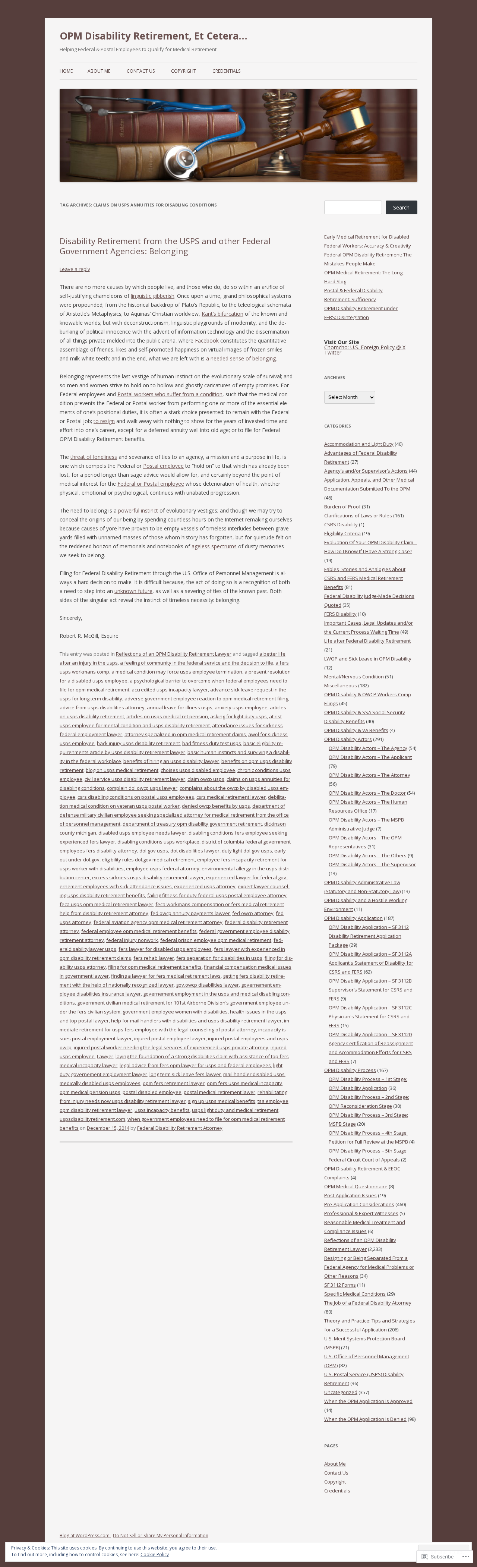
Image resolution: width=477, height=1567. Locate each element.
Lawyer (105, 1056)
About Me (99, 71)
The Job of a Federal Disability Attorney (367, 1302)
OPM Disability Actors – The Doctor (367, 792)
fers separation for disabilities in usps (219, 958)
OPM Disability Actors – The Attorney (369, 775)
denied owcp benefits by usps (216, 806)
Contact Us (141, 71)
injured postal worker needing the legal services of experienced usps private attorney (171, 1047)
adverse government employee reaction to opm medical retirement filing (206, 698)
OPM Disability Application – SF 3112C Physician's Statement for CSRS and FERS (370, 1016)
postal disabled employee (152, 1092)
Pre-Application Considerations (359, 1204)
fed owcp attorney (253, 913)
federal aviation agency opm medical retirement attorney (158, 922)
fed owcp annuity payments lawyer (190, 913)
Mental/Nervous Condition (354, 676)
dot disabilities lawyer (194, 850)
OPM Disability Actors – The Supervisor (372, 864)
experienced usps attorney (205, 886)
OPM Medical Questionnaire (356, 1186)
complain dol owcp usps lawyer (142, 788)
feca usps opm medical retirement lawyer (106, 904)
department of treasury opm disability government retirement (192, 823)
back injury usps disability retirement (138, 743)
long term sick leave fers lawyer (185, 1074)
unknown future (133, 591)
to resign (104, 421)
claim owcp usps (205, 779)
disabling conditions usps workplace (158, 841)
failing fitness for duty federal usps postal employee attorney (217, 895)
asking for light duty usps (238, 716)
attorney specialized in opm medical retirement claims (185, 734)
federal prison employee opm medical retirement (215, 940)
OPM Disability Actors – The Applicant (370, 757)
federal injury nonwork (132, 940)
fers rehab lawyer (153, 958)
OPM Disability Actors (348, 739)
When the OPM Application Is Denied (365, 1419)
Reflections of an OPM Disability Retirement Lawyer (173, 653)
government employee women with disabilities (175, 1011)
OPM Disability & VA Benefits (356, 730)
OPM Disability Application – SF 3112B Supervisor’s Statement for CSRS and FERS (371, 989)
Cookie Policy (154, 1554)
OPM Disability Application (353, 918)
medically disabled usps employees (100, 1083)
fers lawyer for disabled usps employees (165, 949)
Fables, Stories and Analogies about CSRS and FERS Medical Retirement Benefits (364, 578)
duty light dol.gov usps (247, 850)
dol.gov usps (153, 850)
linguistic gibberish (152, 295)
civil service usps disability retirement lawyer (135, 779)
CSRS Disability (341, 524)
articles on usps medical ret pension (167, 716)
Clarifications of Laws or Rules (358, 515)
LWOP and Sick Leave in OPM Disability (367, 658)
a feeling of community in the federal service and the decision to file (196, 662)
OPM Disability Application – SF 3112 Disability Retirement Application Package (369, 936)
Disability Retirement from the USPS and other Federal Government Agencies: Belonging (165, 245)
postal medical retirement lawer (219, 1092)
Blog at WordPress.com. (85, 1535)
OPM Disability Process (350, 1070)
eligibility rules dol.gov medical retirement (148, 859)
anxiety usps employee (241, 707)
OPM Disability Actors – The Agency (368, 748)
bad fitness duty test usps (211, 743)
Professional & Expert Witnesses (361, 1213)
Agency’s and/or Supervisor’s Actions (366, 470)
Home (66, 71)
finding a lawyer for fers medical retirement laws (166, 975)
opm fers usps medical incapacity (244, 1083)
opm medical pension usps (90, 1092)
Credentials (226, 71)
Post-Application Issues (350, 1195)
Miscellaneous (340, 685)
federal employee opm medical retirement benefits (139, 931)
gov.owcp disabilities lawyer (207, 984)
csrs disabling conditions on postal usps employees (136, 797)
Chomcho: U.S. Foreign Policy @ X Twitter (364, 350)
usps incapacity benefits (162, 1110)
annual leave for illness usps (179, 707)
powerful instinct (138, 510)
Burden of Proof (342, 506)
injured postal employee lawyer (170, 1038)
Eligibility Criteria (342, 533)
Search (401, 207)
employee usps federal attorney (162, 868)
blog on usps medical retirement (122, 770)
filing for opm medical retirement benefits (155, 967)
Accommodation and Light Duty (359, 444)
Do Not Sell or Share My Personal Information (160, 1535)
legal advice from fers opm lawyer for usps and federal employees (195, 1065)
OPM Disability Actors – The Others (368, 855)
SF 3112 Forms (340, 1284)
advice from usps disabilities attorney (102, 707)
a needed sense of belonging (241, 358)
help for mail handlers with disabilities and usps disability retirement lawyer (196, 1020)
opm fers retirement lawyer (174, 1083)
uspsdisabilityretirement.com (92, 1119)
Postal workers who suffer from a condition (169, 394)
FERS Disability (340, 614)
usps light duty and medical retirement (235, 1110)
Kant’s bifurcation (222, 313)
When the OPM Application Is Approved (368, 1401)
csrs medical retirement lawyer (231, 797)
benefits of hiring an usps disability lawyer (171, 761)
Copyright (183, 71)
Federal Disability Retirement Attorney (179, 1128)
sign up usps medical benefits (221, 1101)
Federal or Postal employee (150, 483)
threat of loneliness (93, 456)
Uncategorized (340, 1392)
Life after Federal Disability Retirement (367, 640)
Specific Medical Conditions (355, 1293)
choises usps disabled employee (198, 770)
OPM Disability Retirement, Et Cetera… (153, 35)
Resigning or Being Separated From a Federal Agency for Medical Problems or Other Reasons (369, 1267)
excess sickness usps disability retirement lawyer (148, 877)
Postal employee (163, 465)
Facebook (207, 340)
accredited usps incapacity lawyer (170, 689)
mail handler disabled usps (254, 1074)
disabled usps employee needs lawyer (142, 832)
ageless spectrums (214, 546)
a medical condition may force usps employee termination (176, 671)
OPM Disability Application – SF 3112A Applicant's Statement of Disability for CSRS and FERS (371, 962)
